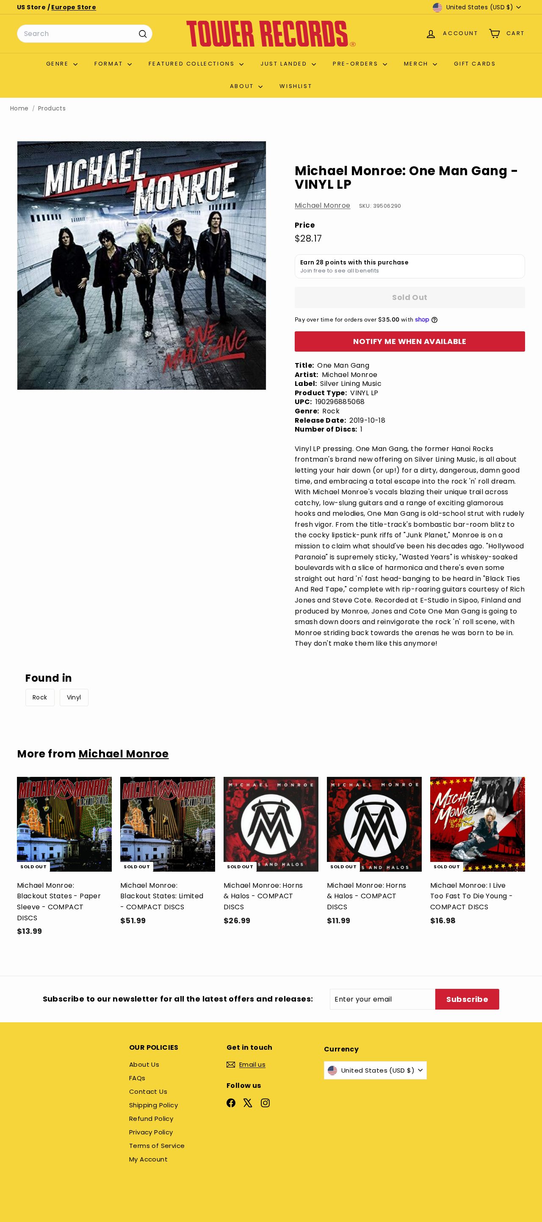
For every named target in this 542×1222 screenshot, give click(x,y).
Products (52, 109)
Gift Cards (475, 64)
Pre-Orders (357, 64)
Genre (59, 64)
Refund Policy (151, 1118)
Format (109, 64)
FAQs (137, 1077)
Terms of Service (157, 1145)
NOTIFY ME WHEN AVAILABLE (410, 341)
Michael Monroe (323, 205)
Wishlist (295, 86)
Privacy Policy (151, 1132)
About (243, 86)
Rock (40, 697)
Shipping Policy (153, 1105)
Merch (417, 64)
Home (19, 109)
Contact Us (148, 1091)
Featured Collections (193, 64)
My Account (148, 1159)
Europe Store (73, 7)
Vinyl (74, 697)
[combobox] (84, 34)
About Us (144, 1064)
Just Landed (285, 64)
